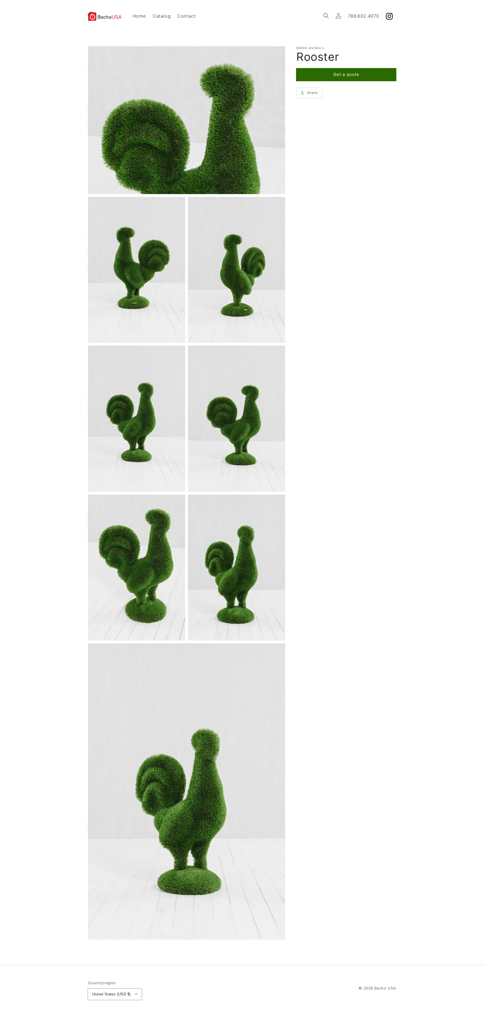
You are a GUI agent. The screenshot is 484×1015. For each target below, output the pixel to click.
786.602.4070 (363, 16)
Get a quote (346, 74)
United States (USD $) (111, 994)
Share (312, 92)
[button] (326, 16)
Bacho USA (385, 988)
